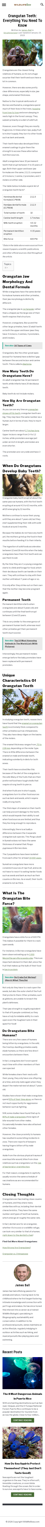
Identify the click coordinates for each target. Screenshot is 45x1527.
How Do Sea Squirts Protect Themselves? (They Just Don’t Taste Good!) (22, 1468)
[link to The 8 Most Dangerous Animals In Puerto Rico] (22, 1373)
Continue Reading (22, 1420)
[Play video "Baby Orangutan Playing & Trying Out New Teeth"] (22, 485)
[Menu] (4, 5)
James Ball (27, 30)
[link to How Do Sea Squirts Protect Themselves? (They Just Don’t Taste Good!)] (22, 1443)
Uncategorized (11, 33)
